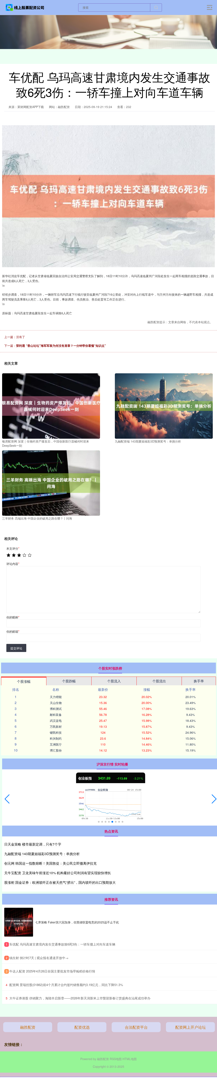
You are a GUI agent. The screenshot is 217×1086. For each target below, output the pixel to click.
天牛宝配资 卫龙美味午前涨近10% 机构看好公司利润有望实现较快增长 (57, 872)
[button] (7, 799)
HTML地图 (129, 1059)
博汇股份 (56, 750)
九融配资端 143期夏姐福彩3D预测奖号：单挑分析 (42, 853)
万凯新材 (56, 726)
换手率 (199, 681)
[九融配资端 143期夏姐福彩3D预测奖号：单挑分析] (164, 405)
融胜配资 (27, 1027)
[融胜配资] (25, 7)
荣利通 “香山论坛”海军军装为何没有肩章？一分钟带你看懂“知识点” (61, 345)
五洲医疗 (56, 744)
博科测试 (56, 709)
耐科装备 (56, 714)
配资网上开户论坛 (190, 1027)
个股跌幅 (69, 681)
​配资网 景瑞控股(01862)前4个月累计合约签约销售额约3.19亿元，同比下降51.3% (66, 984)
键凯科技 (56, 732)
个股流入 (114, 681)
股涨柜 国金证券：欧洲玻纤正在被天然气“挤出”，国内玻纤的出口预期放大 (60, 882)
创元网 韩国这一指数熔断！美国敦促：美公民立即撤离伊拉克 (50, 863)
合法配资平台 (136, 1027)
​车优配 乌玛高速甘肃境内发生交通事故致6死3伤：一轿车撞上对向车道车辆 (62, 944)
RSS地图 (116, 1059)
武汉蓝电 (56, 720)
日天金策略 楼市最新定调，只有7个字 (32, 844)
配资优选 (82, 1027)
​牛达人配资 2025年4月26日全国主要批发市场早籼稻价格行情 (52, 971)
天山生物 (56, 703)
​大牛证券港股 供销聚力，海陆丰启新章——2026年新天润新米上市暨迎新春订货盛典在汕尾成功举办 (79, 998)
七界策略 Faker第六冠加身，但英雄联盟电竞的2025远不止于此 (77, 922)
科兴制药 (56, 738)
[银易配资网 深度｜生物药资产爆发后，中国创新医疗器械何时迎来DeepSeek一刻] (51, 405)
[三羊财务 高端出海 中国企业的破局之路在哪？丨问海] (51, 482)
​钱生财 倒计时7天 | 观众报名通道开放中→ (38, 957)
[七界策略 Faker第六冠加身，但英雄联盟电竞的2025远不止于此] (18, 922)
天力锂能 (56, 697)
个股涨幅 (24, 681)
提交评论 (16, 648)
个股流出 (159, 681)
